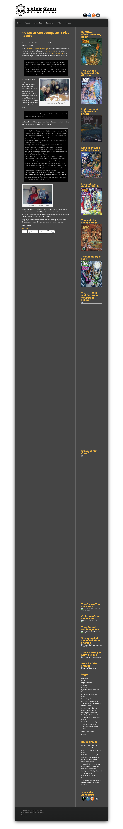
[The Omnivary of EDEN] (91, 287)
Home (19, 23)
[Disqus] (46, 264)
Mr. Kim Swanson (57, 53)
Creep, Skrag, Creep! (87, 699)
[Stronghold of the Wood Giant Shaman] (91, 646)
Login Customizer (86, 683)
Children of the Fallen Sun (89, 708)
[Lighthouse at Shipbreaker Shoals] (91, 142)
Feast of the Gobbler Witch (89, 710)
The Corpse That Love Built (89, 715)
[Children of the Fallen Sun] (90, 621)
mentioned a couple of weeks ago (37, 49)
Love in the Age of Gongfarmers (91, 701)
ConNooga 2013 (50, 51)
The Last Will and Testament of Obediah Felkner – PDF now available (91, 782)
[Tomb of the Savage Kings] (91, 250)
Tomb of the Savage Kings (89, 722)
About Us (68, 23)
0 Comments (53, 43)
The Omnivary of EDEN (88, 724)
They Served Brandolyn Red (89, 726)
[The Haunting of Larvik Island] (91, 657)
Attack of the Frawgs (87, 731)
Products (27, 23)
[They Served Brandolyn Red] (90, 632)
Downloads (49, 23)
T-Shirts (59, 23)
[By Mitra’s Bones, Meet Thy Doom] (91, 64)
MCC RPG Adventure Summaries (91, 778)
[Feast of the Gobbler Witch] (91, 214)
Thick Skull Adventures (29, 812)
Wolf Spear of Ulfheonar (88, 775)
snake (28, 43)
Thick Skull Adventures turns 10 (91, 764)
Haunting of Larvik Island (89, 713)
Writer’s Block (38, 23)
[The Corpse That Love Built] (91, 610)
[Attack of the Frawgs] (88, 668)
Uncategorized (45, 43)
